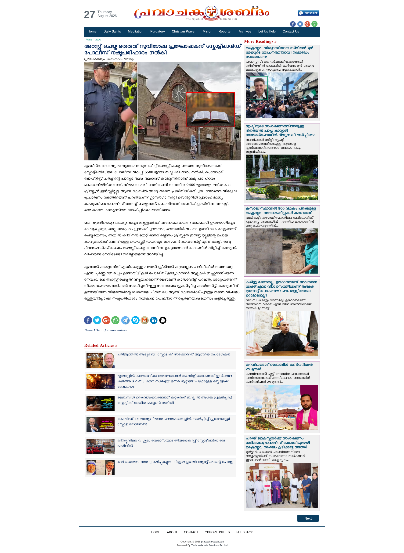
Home (92, 31)
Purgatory (157, 31)
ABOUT (172, 532)
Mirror (207, 31)
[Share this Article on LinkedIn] (154, 321)
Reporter (225, 31)
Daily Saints (112, 31)
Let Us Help (267, 31)
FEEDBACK (244, 532)
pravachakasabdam (212, 541)
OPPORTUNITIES (217, 532)
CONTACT (191, 532)
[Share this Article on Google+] (106, 321)
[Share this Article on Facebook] (88, 321)
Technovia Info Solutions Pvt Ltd (209, 545)
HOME (155, 532)
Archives (245, 31)
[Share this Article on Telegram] (125, 321)
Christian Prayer (184, 31)
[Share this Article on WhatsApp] (115, 321)
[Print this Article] (163, 321)
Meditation (135, 31)
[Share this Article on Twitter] (97, 321)
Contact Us (291, 31)
